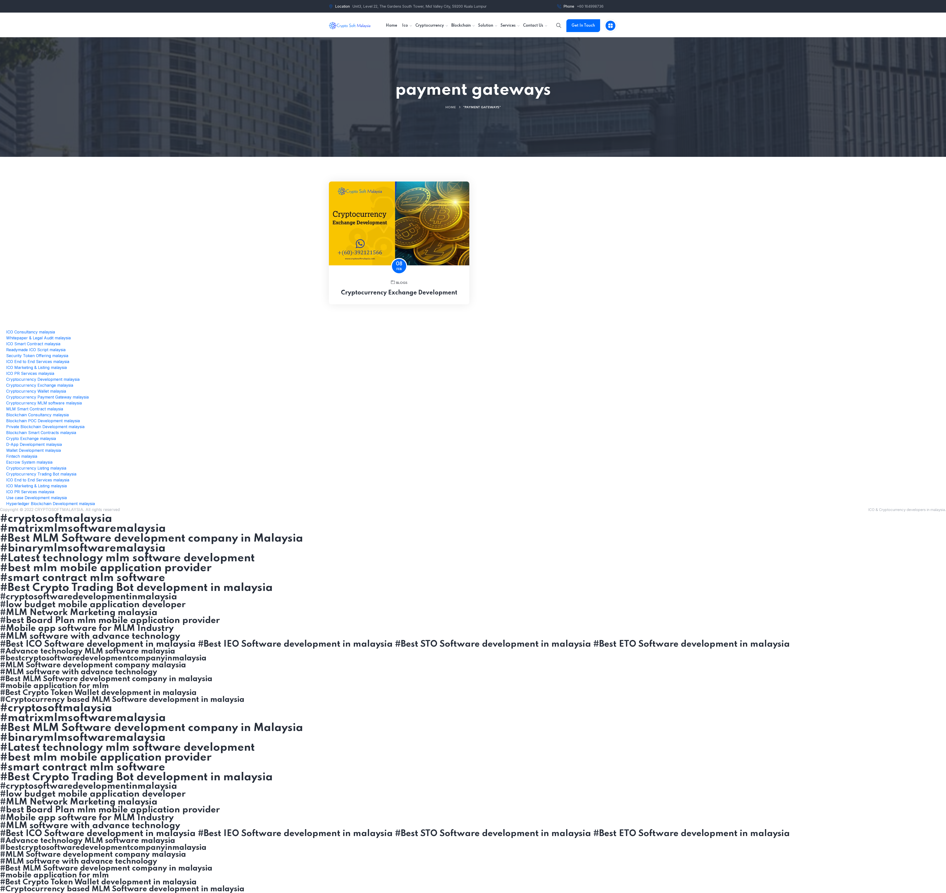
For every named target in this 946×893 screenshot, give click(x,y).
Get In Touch (583, 26)
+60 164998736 (590, 6)
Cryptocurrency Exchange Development (399, 293)
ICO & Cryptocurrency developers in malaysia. (907, 509)
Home (450, 107)
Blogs (401, 283)
